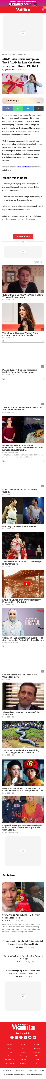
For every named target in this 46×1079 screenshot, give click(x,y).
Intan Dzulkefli (23, 167)
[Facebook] (12, 1037)
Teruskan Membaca (23, 237)
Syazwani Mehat (10, 70)
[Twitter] (21, 1037)
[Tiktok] (25, 1037)
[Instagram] (16, 1037)
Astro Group (39, 1074)
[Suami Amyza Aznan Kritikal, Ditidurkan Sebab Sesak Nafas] (23, 897)
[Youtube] (29, 1037)
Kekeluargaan (22, 54)
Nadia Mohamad (8, 921)
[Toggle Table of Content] (37, 101)
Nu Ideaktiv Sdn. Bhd (21, 1074)
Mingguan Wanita (8, 54)
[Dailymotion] (34, 1037)
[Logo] (23, 9)
